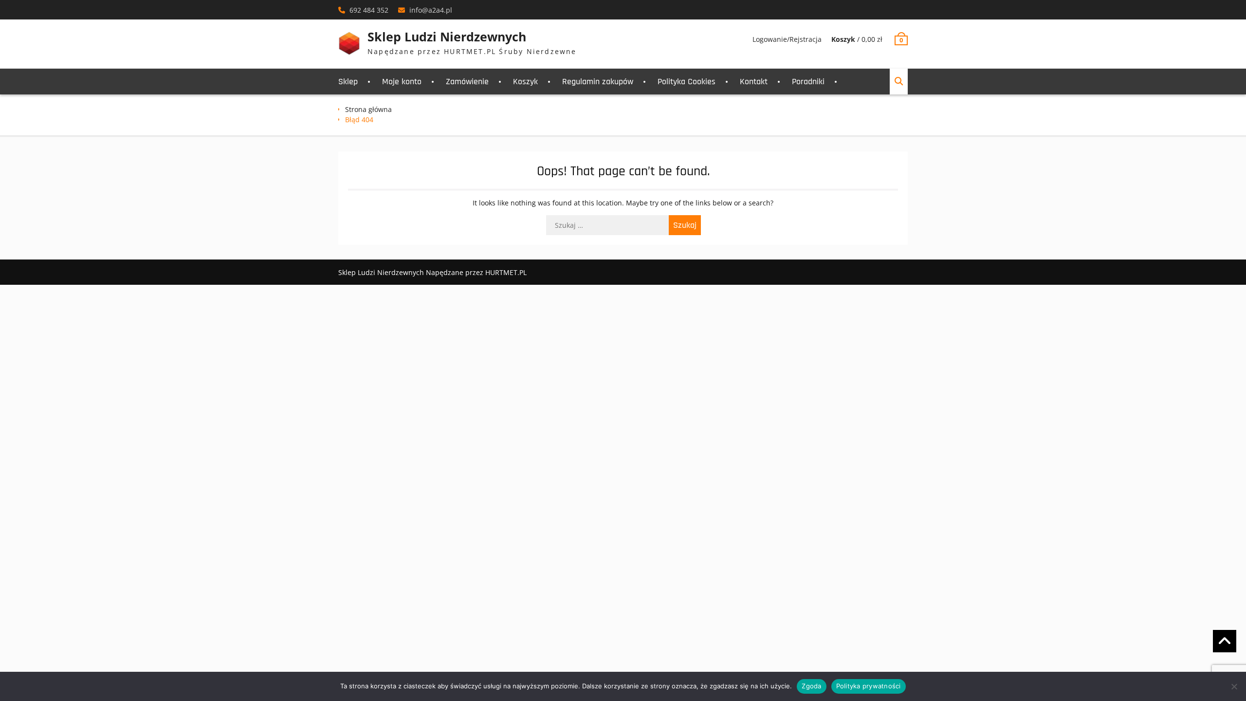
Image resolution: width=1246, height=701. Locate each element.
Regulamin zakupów (597, 81)
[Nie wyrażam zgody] (1234, 686)
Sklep (348, 81)
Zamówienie (467, 81)
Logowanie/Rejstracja (787, 39)
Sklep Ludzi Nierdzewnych (446, 36)
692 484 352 (368, 10)
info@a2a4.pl (430, 10)
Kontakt (754, 81)
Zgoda (811, 686)
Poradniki (808, 81)
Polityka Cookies (686, 81)
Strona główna (368, 109)
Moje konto (401, 81)
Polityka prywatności (868, 686)
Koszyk (525, 81)
